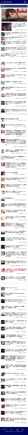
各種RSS (17, 429)
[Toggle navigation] (25, 2)
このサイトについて (4, 429)
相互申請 (22, 429)
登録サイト (12, 429)
